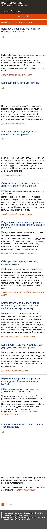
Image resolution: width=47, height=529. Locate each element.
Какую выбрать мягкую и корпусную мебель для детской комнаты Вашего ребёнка (23, 225)
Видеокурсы (16, 11)
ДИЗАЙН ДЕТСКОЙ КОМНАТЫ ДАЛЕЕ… (17, 214)
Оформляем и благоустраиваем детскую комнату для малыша (20, 184)
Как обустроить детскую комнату (20, 82)
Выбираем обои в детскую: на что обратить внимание (21, 30)
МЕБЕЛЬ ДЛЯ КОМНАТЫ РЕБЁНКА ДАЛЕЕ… (19, 253)
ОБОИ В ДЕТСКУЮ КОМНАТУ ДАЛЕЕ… (17, 75)
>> (11, 504)
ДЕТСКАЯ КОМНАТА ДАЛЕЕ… (13, 124)
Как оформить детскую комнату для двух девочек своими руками (22, 346)
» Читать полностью (24, 490)
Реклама (4, 11)
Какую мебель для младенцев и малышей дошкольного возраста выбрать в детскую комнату (20, 306)
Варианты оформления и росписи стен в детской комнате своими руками (21, 381)
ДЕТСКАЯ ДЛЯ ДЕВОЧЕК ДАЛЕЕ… (15, 371)
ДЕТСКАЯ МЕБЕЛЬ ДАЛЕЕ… (13, 175)
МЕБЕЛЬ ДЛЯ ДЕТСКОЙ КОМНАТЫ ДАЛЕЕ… (19, 337)
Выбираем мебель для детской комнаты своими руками (19, 133)
